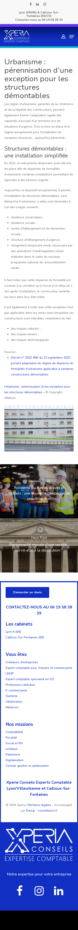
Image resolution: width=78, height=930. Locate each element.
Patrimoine (13, 754)
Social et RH (14, 743)
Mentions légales (40, 805)
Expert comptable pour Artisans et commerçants (39, 668)
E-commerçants (16, 690)
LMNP (9, 673)
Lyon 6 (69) (13, 632)
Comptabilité (14, 732)
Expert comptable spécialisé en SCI (30, 679)
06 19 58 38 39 (52, 20)
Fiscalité (11, 738)
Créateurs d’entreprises (22, 662)
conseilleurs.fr (47, 811)
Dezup (30, 811)
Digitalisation (15, 760)
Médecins (12, 707)
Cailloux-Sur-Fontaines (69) (25, 637)
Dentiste (11, 696)
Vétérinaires (14, 702)
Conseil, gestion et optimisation (27, 766)
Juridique (12, 749)
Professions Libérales (20, 685)
